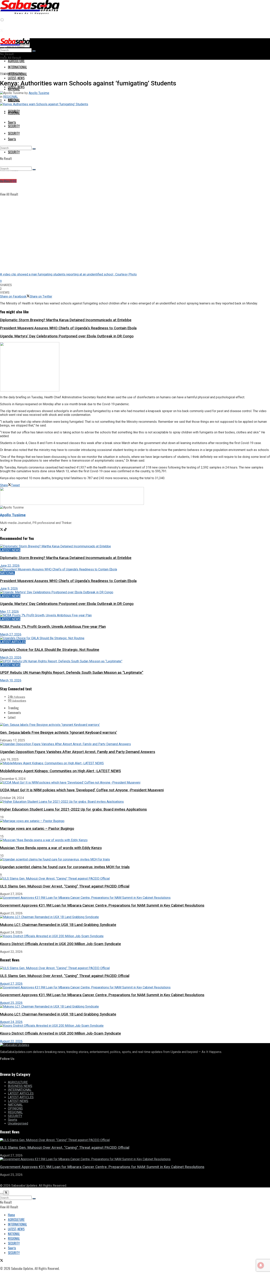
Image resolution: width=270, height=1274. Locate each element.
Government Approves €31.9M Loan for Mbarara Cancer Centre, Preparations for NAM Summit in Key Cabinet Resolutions (102, 905)
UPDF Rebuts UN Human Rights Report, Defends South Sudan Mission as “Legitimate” (71, 672)
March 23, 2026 (10, 657)
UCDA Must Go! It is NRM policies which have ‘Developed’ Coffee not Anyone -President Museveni (82, 790)
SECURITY (14, 126)
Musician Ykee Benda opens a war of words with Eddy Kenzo (51, 848)
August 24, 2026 (11, 1022)
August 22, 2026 (11, 1041)
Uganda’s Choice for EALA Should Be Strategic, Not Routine (49, 650)
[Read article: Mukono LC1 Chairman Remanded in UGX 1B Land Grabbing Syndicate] (135, 1006)
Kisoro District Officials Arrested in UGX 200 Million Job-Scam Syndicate (60, 944)
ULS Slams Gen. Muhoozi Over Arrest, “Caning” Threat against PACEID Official (64, 886)
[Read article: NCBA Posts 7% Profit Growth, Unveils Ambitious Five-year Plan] (135, 615)
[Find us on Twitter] (1, 30)
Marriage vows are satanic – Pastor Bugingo (37, 828)
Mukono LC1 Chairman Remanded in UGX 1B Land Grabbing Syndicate (58, 925)
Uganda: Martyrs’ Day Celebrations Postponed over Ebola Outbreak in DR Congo (67, 336)
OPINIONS (15, 1108)
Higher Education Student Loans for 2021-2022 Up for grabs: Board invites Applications (73, 809)
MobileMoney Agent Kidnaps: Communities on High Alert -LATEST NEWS (60, 771)
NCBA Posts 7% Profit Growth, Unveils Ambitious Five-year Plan (53, 626)
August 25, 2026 (11, 1003)
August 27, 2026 (11, 984)
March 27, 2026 (10, 634)
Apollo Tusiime (39, 93)
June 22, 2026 (10, 565)
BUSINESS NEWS (20, 1086)
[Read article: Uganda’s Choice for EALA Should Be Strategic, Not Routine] (135, 638)
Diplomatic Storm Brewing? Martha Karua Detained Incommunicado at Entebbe (65, 320)
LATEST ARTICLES (21, 1093)
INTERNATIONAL (19, 1090)
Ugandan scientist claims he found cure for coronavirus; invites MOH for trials (65, 867)
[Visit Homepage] (29, 11)
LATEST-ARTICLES (13, 642)
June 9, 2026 (9, 588)
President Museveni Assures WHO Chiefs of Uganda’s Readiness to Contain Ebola (68, 328)
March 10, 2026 (10, 680)
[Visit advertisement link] (29, 390)
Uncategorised (18, 1123)
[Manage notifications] (261, 1265)
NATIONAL (14, 100)
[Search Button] (34, 148)
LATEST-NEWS (16, 87)
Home (4, 73)
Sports (12, 139)
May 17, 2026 (9, 611)
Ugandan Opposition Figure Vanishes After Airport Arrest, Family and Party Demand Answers (77, 752)
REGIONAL (14, 113)
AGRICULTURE (16, 61)
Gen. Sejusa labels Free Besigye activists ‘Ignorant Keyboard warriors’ (58, 732)
